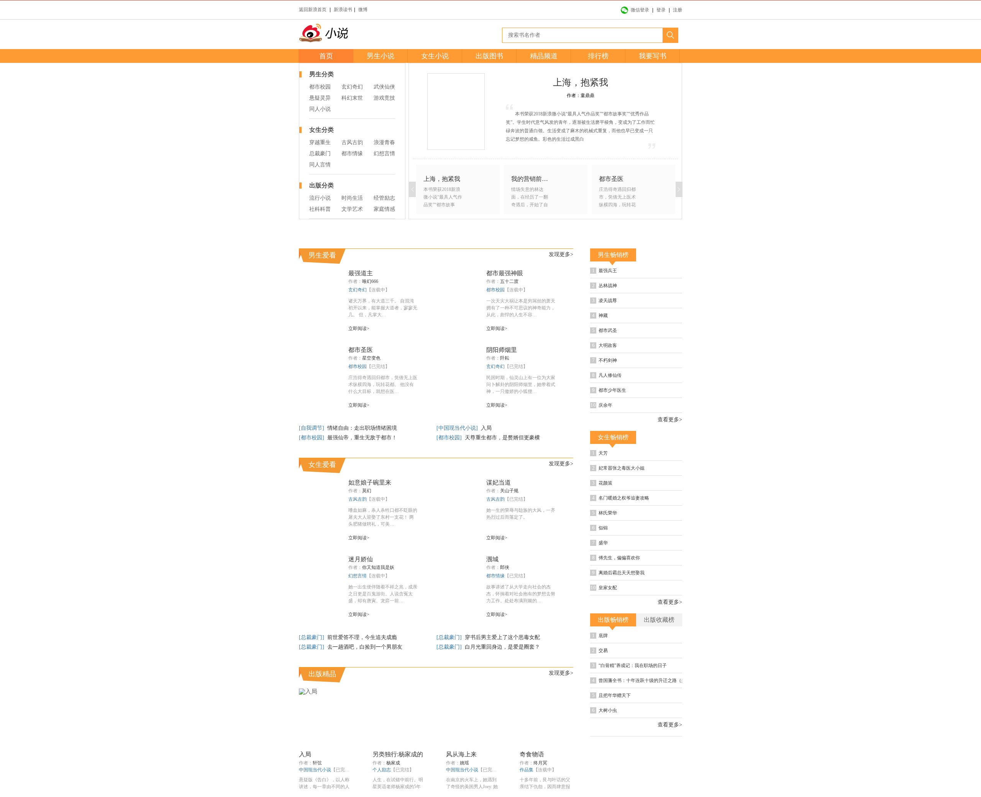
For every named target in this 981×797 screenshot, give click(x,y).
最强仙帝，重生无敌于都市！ (362, 437)
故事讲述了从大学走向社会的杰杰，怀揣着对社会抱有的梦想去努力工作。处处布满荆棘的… (520, 593)
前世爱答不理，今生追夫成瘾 (362, 637)
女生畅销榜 (613, 437)
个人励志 (381, 769)
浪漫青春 (384, 142)
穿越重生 (320, 142)
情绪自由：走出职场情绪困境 (362, 428)
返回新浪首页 (312, 9)
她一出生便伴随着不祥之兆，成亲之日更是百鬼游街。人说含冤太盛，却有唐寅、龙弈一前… (382, 593)
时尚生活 (352, 198)
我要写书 (652, 56)
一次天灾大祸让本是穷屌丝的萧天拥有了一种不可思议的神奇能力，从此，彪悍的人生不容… (520, 307)
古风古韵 (352, 142)
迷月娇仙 (360, 559)
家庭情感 (384, 209)
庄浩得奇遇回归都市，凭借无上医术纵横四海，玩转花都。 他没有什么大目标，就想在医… (382, 384)
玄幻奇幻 (352, 87)
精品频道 (544, 56)
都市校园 (320, 87)
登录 (661, 10)
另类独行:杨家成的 (397, 754)
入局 (486, 428)
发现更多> (561, 254)
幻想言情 (384, 153)
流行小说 (320, 198)
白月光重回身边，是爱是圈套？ (502, 647)
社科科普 (320, 209)
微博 (362, 9)
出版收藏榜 (659, 619)
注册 (677, 10)
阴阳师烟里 (501, 350)
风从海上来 (461, 754)
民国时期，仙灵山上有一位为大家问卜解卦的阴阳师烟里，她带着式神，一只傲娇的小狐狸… (520, 384)
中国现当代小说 (315, 769)
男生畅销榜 (613, 254)
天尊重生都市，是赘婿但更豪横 (502, 437)
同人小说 (320, 109)
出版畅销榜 (613, 619)
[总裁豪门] (312, 637)
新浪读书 (343, 9)
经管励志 (384, 198)
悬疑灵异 (320, 98)
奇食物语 (532, 754)
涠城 (492, 559)
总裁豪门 (320, 153)
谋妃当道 (498, 482)
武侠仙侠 (384, 87)
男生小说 (380, 56)
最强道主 (360, 273)
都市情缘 (352, 153)
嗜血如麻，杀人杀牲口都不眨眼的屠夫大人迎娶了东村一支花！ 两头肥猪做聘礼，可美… (382, 517)
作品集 (526, 769)
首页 (326, 56)
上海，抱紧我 (580, 82)
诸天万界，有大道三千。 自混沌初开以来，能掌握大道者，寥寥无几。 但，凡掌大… (382, 307)
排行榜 (598, 56)
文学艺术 (352, 209)
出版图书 (489, 56)
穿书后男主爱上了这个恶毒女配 (502, 637)
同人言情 (320, 165)
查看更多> (670, 419)
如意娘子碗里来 (369, 482)
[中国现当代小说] (457, 428)
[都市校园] (312, 437)
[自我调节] (312, 428)
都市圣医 (360, 350)
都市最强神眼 (504, 273)
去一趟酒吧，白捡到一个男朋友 (364, 647)
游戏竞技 (384, 98)
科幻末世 (352, 98)
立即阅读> (358, 328)
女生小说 (435, 56)
